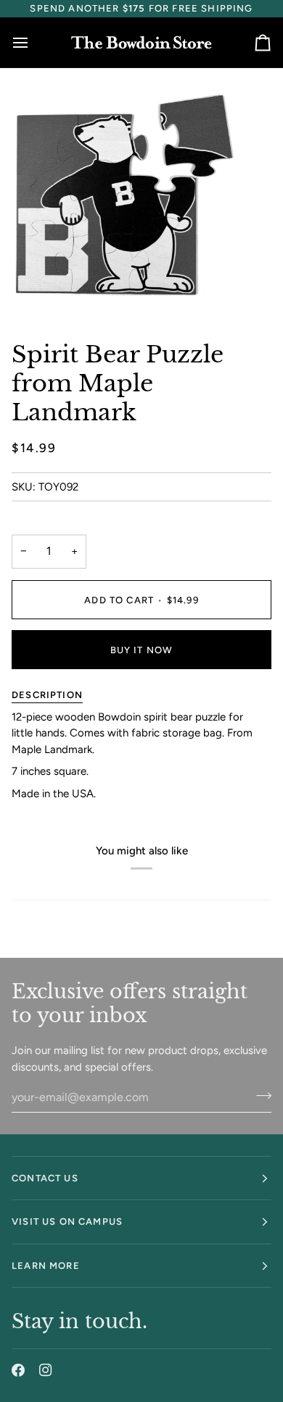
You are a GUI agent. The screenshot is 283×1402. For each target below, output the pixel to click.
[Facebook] (18, 1370)
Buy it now (141, 650)
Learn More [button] (46, 1265)
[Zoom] (27, 291)
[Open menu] (33, 42)
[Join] (259, 1095)
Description (47, 694)
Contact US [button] (45, 1178)
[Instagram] (45, 1370)
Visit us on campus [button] (67, 1221)
